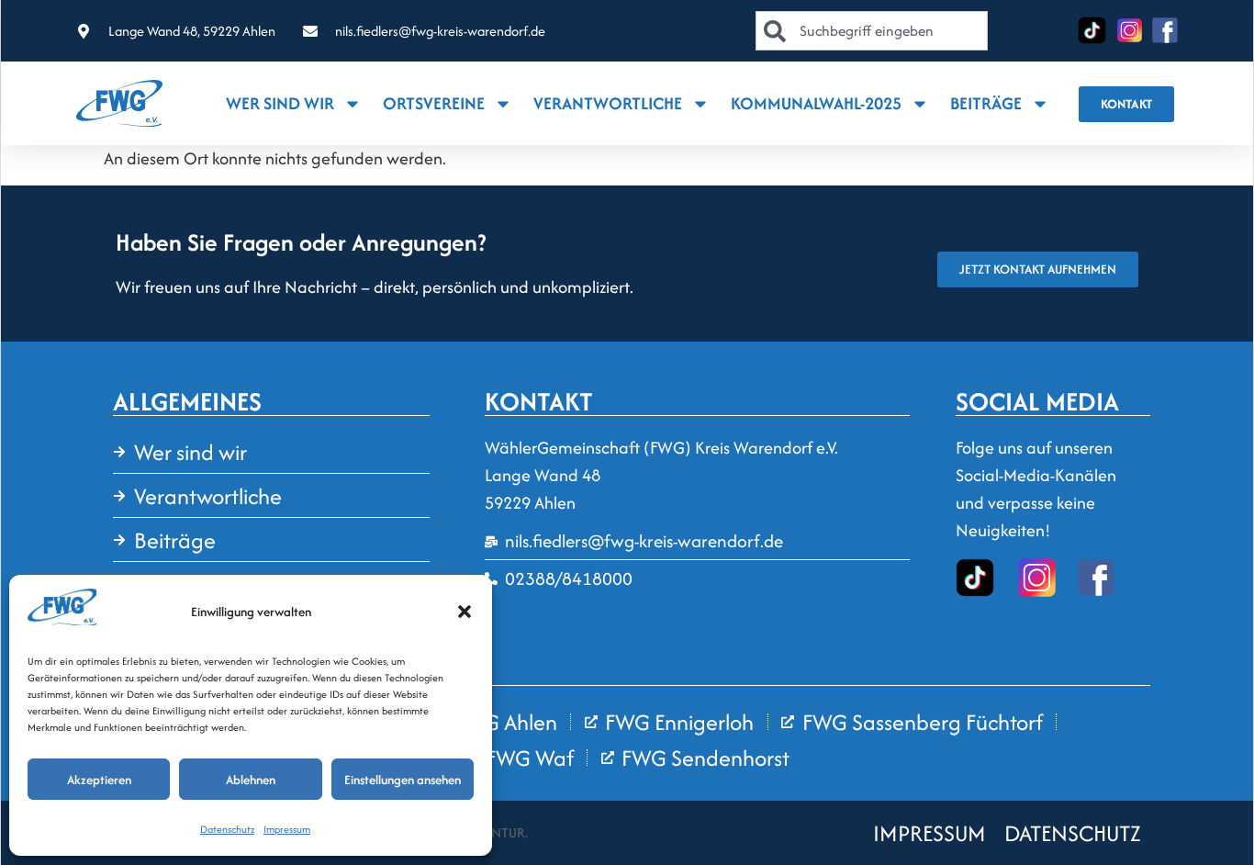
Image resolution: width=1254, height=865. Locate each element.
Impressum (286, 829)
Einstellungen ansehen (402, 779)
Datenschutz (227, 829)
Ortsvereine (434, 103)
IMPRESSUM (929, 833)
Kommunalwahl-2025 (816, 103)
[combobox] (871, 31)
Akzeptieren (99, 779)
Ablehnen (250, 779)
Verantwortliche (607, 103)
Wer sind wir (280, 103)
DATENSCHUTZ (1072, 833)
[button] (464, 611)
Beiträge (986, 103)
